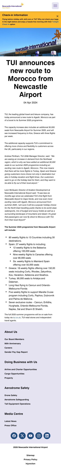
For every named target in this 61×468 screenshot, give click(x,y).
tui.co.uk (17, 317)
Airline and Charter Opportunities (21, 369)
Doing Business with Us (21, 362)
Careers (8, 348)
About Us (11, 332)
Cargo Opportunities (14, 374)
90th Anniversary (13, 343)
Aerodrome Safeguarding (17, 399)
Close (56, 16)
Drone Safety (11, 395)
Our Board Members (14, 339)
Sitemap (30, 455)
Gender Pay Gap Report (16, 352)
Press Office (10, 425)
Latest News (10, 421)
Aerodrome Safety (17, 388)
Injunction (30, 463)
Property (9, 378)
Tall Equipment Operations (17, 404)
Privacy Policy (30, 459)
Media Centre (14, 413)
